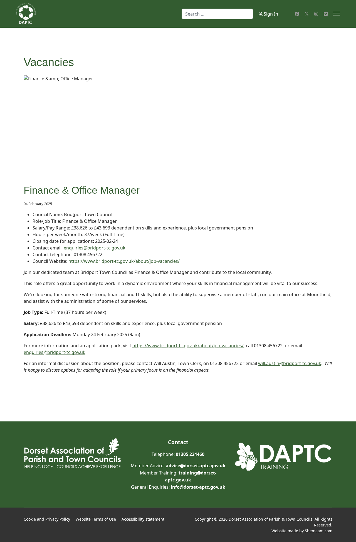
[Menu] (336, 14)
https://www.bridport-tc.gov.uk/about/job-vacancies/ (124, 261)
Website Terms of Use (96, 519)
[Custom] (326, 14)
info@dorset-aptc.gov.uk (198, 487)
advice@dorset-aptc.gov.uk (196, 466)
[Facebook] (297, 14)
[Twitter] (307, 14)
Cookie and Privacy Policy (47, 519)
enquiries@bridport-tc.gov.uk (94, 248)
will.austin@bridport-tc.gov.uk (289, 363)
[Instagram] (316, 14)
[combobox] (217, 14)
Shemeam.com (318, 530)
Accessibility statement (143, 519)
